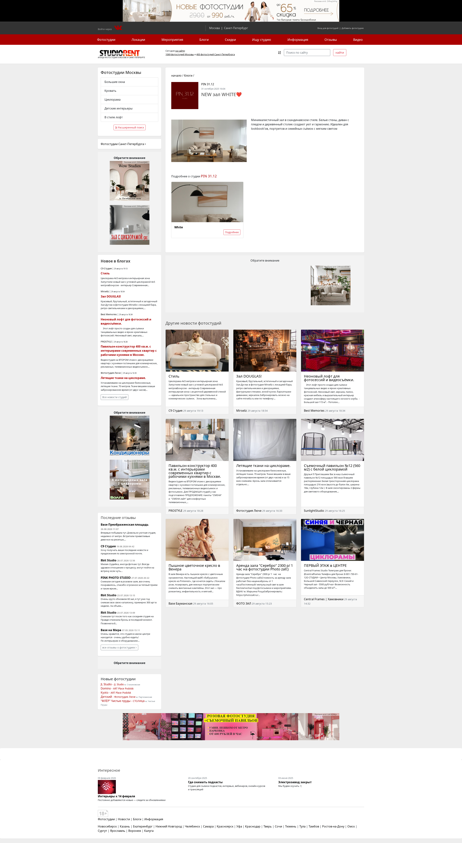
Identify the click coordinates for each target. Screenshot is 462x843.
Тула (302, 826)
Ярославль (117, 831)
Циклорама (112, 100)
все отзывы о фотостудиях (119, 647)
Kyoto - (116, 693)
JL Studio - (112, 684)
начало (176, 75)
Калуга (149, 831)
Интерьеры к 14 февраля (116, 796)
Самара (208, 826)
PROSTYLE (175, 511)
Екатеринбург (142, 826)
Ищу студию (261, 39)
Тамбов (314, 826)
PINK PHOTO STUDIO (116, 578)
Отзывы (330, 39)
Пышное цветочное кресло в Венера (194, 567)
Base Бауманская (180, 603)
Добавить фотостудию (353, 28)
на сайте (180, 50)
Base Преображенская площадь (125, 525)
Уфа (239, 826)
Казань (125, 826)
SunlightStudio (314, 511)
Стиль (174, 376)
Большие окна (114, 82)
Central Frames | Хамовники (323, 599)
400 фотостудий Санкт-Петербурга (215, 54)
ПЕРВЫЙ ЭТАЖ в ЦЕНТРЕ (325, 565)
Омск (351, 826)
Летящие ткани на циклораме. (263, 465)
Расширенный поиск (130, 127)
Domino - (117, 688)
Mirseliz (241, 411)
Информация (297, 39)
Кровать (110, 91)
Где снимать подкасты (205, 782)
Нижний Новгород (169, 826)
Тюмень (290, 826)
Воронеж (134, 831)
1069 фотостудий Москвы (179, 54)
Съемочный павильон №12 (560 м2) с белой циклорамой (332, 467)
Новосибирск (107, 826)
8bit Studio (108, 560)
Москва (214, 28)
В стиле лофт (113, 117)
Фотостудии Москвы (121, 72)
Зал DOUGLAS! (248, 376)
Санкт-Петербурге (137, 57)
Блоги (204, 39)
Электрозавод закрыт (295, 782)
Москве (123, 57)
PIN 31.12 (207, 84)
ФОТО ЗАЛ (243, 603)
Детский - (118, 697)
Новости (124, 819)
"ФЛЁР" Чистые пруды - (123, 701)
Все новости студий (114, 397)
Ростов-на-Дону (333, 826)
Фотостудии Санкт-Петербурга (123, 144)
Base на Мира (111, 630)
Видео (358, 39)
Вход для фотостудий (327, 28)
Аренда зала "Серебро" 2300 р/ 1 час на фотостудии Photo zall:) (264, 567)
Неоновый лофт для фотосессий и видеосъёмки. (329, 378)
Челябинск (192, 826)
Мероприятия (172, 39)
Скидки (230, 39)
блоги (188, 75)
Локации (138, 39)
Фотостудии (106, 39)
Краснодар (252, 826)
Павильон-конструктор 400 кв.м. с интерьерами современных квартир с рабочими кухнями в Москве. (195, 471)
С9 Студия (175, 411)
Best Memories (314, 411)
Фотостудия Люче (248, 511)
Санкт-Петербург (236, 28)
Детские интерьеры (118, 108)
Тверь (267, 826)
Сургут (102, 831)
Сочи (278, 826)
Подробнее (232, 232)
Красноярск (225, 826)
